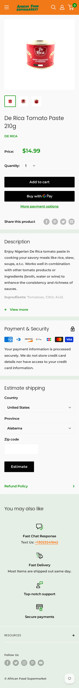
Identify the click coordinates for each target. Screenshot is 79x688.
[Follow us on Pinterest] (32, 663)
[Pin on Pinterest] (55, 221)
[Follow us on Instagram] (24, 663)
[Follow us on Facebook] (7, 663)
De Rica (10, 136)
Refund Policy (16, 486)
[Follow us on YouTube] (41, 663)
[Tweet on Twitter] (63, 221)
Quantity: (12, 166)
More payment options (39, 206)
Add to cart (39, 182)
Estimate (19, 467)
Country (11, 398)
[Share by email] (71, 221)
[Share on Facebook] (46, 221)
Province (11, 418)
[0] (71, 7)
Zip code (11, 439)
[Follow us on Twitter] (16, 663)
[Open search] (53, 7)
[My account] (62, 7)
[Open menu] (6, 7)
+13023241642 (46, 542)
